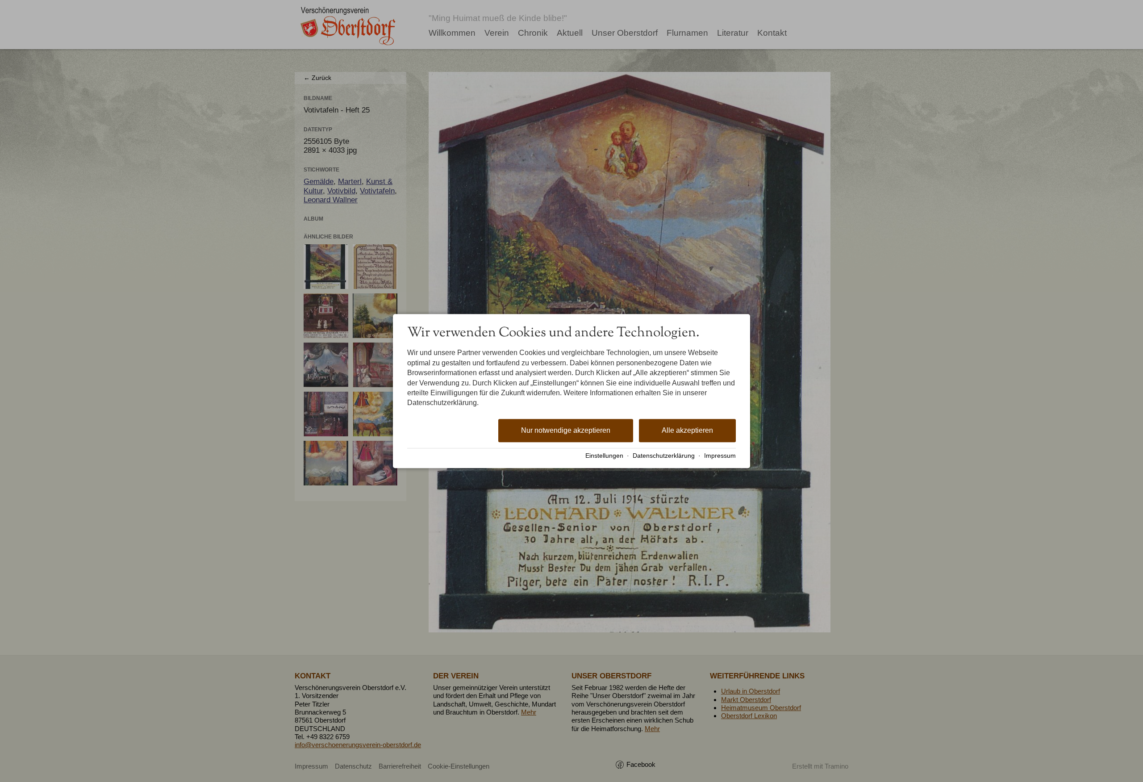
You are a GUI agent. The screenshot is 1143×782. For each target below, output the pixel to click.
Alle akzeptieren (687, 430)
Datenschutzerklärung (664, 455)
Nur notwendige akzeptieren (565, 430)
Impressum (720, 455)
